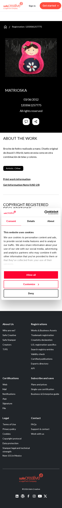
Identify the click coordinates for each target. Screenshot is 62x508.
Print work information (17, 179)
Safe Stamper (9, 340)
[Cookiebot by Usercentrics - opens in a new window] (44, 212)
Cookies (7, 433)
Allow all (31, 275)
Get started (49, 5)
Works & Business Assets (44, 330)
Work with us (37, 433)
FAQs (34, 424)
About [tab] (50, 221)
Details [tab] (31, 221)
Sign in (32, 5)
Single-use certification (42, 389)
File (4, 408)
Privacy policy (9, 429)
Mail (5, 389)
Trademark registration (42, 335)
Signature (7, 403)
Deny (31, 293)
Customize (29, 284)
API (33, 368)
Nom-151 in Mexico (12, 455)
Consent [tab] (11, 221)
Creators (7, 344)
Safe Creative (9, 335)
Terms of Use (9, 424)
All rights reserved (31, 111)
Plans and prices (39, 384)
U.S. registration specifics (43, 344)
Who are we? (9, 330)
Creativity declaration (41, 340)
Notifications (9, 394)
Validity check (38, 354)
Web (5, 384)
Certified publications (41, 358)
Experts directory (39, 363)
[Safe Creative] (13, 6)
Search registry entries (42, 349)
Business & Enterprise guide (45, 394)
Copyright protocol (12, 438)
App (5, 398)
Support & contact (40, 429)
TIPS (5, 349)
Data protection (10, 443)
